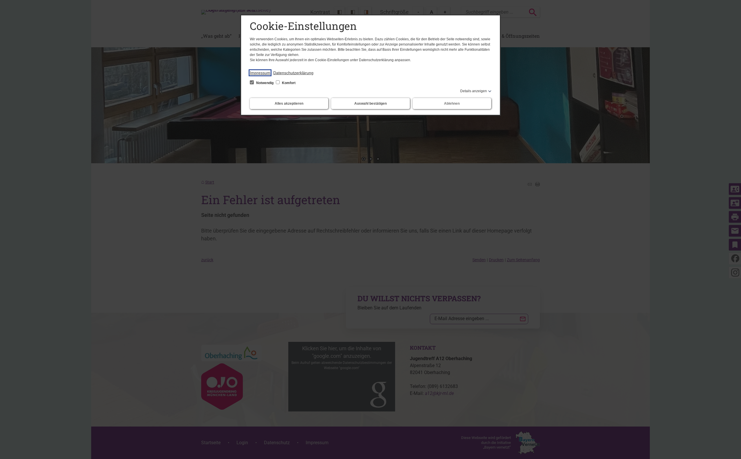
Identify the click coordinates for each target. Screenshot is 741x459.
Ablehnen (452, 103)
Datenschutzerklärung (293, 72)
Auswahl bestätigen (370, 103)
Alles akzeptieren (289, 103)
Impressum (260, 72)
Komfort (288, 83)
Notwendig (264, 83)
